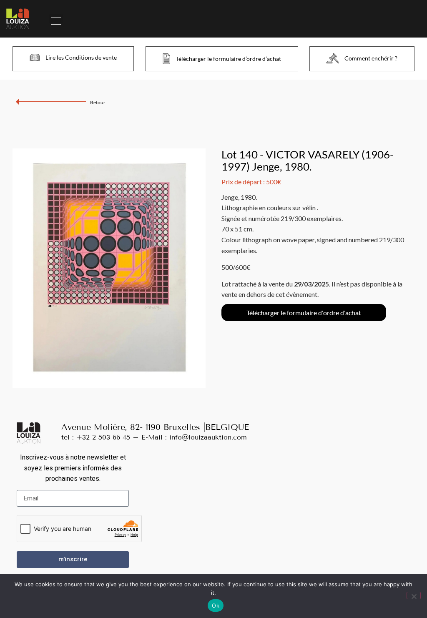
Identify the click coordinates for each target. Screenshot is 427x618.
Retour (97, 102)
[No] (414, 595)
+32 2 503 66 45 (103, 437)
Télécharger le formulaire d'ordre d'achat (303, 313)
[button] (56, 18)
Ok (215, 605)
